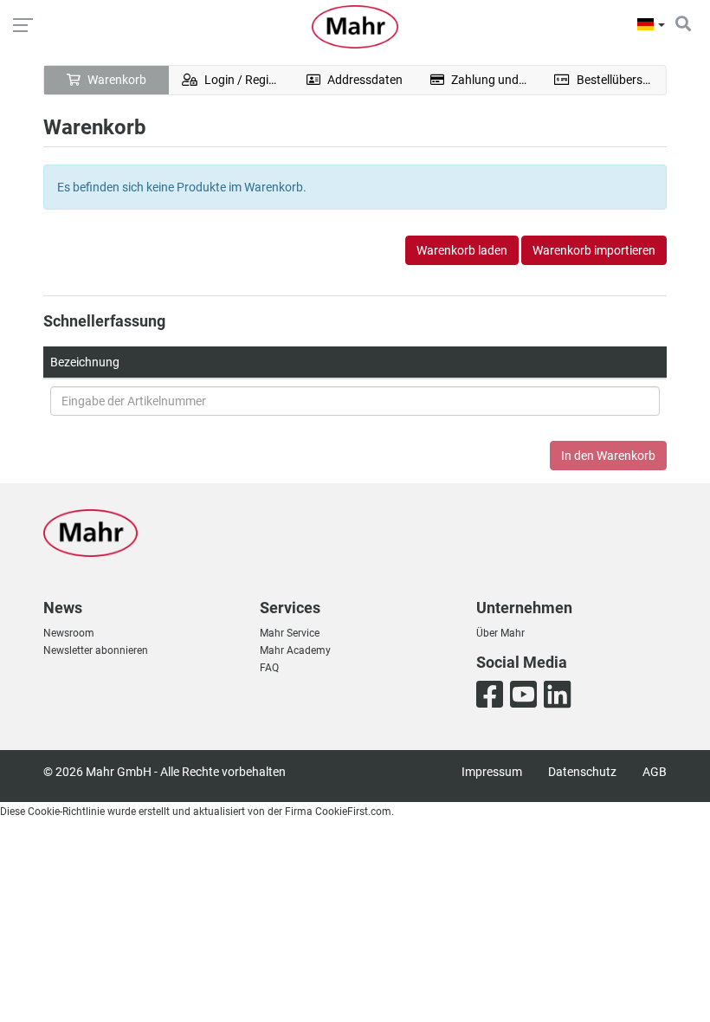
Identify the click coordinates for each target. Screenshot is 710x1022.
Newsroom (68, 633)
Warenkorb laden (461, 250)
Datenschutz (582, 772)
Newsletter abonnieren (95, 650)
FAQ (269, 668)
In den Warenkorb (608, 455)
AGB (654, 772)
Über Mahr (500, 633)
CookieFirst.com (353, 811)
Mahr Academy (295, 650)
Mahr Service (290, 633)
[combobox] (355, 401)
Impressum (492, 772)
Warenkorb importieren (593, 250)
